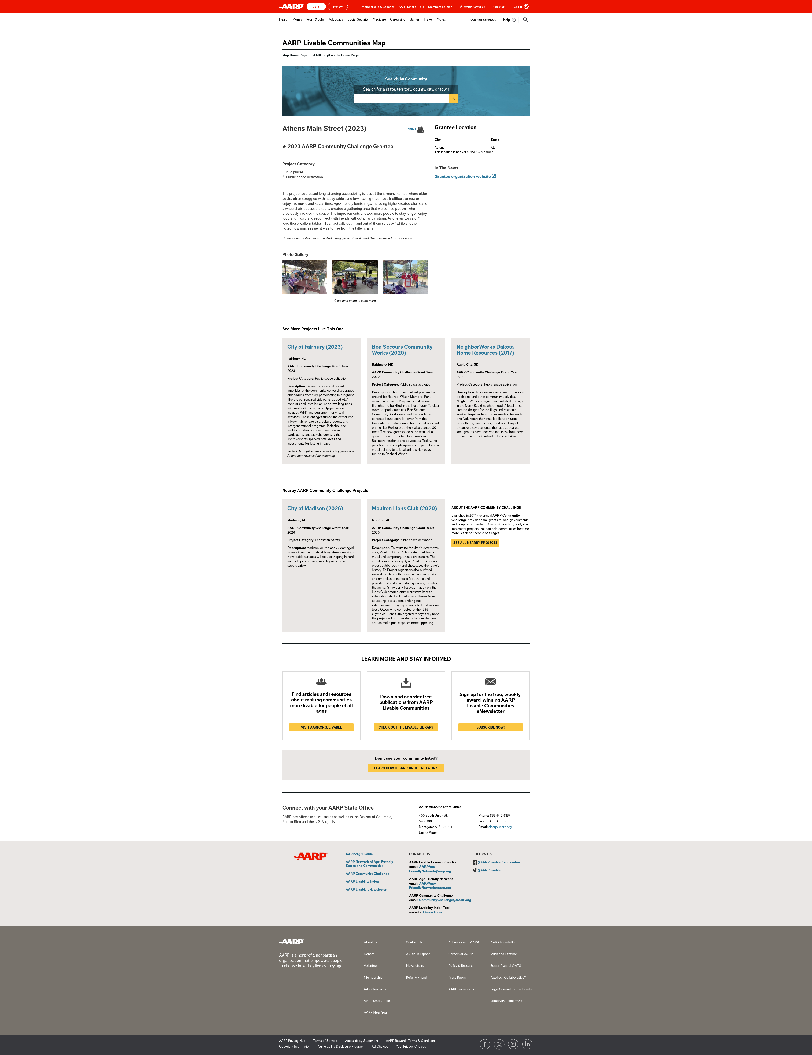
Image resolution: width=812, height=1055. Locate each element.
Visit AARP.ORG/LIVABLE (321, 727)
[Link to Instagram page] (513, 1044)
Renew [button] (338, 6)
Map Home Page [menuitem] (294, 55)
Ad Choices (380, 1046)
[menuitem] (283, 21)
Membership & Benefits (378, 6)
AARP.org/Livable (359, 854)
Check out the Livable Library (406, 727)
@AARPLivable (489, 870)
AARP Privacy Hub (292, 1041)
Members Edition (440, 6)
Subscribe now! (490, 727)
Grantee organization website (463, 176)
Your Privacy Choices (411, 1046)
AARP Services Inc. (462, 989)
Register (498, 6)
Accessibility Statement (361, 1041)
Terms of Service (325, 1041)
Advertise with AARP (463, 942)
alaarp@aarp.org (500, 827)
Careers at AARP (460, 954)
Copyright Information (294, 1046)
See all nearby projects (475, 543)
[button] (525, 20)
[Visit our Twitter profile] (499, 1044)
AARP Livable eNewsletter (366, 890)
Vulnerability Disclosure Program (341, 1046)
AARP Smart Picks (411, 6)
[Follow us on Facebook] (485, 1044)
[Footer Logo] (291, 942)
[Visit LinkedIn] (527, 1044)
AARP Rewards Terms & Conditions (411, 1041)
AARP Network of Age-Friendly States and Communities (369, 864)
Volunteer (371, 965)
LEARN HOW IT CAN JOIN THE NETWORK (406, 768)
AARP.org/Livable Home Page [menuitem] (336, 55)
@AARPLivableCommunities (499, 862)
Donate (369, 954)
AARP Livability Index (362, 882)
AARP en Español (483, 20)
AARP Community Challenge (367, 874)
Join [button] (316, 6)
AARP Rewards (375, 989)
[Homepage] (291, 6)
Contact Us (414, 942)
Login (518, 6)
